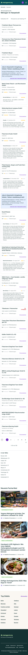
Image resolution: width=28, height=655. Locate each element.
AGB (17, 647)
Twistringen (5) (4, 472)
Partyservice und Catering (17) (18, 18)
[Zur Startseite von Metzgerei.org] (7, 2)
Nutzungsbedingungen (10, 647)
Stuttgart (16, 607)
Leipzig (16, 610)
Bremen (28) (4, 456)
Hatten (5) (3, 474)
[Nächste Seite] (26, 442)
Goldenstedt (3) (5, 477)
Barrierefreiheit (20, 645)
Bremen (3, 616)
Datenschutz (13, 645)
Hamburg (16, 600)
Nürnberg (16, 619)
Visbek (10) (3, 460)
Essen (15, 613)
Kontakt (7, 645)
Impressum (21, 647)
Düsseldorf (3, 610)
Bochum (16, 622)
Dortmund (3, 613)
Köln (15, 603)
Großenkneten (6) (5, 470)
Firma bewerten (22, 33)
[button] (23, 2)
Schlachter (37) (4, 18)
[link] (14, 29)
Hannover (3, 619)
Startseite (3, 7)
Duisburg (3, 622)
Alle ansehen (24, 596)
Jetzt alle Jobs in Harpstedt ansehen (18, 78)
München (3, 603)
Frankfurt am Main (5, 607)
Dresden (16, 616)
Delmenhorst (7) (5, 465)
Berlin (2, 600)
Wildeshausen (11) (5, 458)
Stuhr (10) (3, 463)
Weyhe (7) (3, 467)
